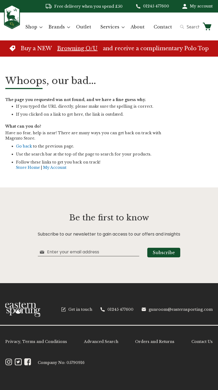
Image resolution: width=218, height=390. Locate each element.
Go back (24, 146)
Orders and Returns (154, 341)
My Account (54, 167)
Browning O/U (77, 48)
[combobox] (188, 27)
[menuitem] (32, 27)
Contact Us (202, 341)
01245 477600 (156, 6)
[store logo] (12, 26)
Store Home (28, 167)
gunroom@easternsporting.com (181, 309)
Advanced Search (101, 341)
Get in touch (80, 309)
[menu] (98, 27)
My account (201, 6)
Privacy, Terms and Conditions (36, 341)
